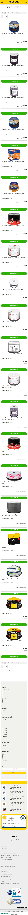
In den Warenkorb (14, 49)
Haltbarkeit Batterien (6, 857)
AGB (3, 864)
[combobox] (14, 13)
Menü (2, 2)
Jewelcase (5, 754)
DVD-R (4, 710)
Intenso (5, 692)
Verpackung (5, 751)
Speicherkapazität (7, 717)
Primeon (5, 700)
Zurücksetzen (14, 776)
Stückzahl (5, 726)
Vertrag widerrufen (22, 907)
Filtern (14, 772)
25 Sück (5, 730)
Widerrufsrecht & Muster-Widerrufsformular (11, 855)
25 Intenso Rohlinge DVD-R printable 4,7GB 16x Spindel (13, 610)
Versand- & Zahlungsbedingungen (9, 853)
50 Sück (5, 732)
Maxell (4, 694)
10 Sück (5, 728)
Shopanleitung (5, 862)
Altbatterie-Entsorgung (7, 859)
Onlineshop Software (9, 911)
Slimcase (5, 758)
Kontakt (4, 851)
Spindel (5, 760)
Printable (5, 745)
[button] (2, 13)
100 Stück (5, 734)
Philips (4, 698)
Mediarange (5, 696)
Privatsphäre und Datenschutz (8, 866)
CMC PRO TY (6, 689)
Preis (3, 766)
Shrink (4, 756)
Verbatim (5, 702)
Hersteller (5, 687)
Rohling (4, 708)
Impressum (4, 848)
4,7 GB (4, 719)
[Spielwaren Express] (14, 2)
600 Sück (5, 736)
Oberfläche (5, 742)
